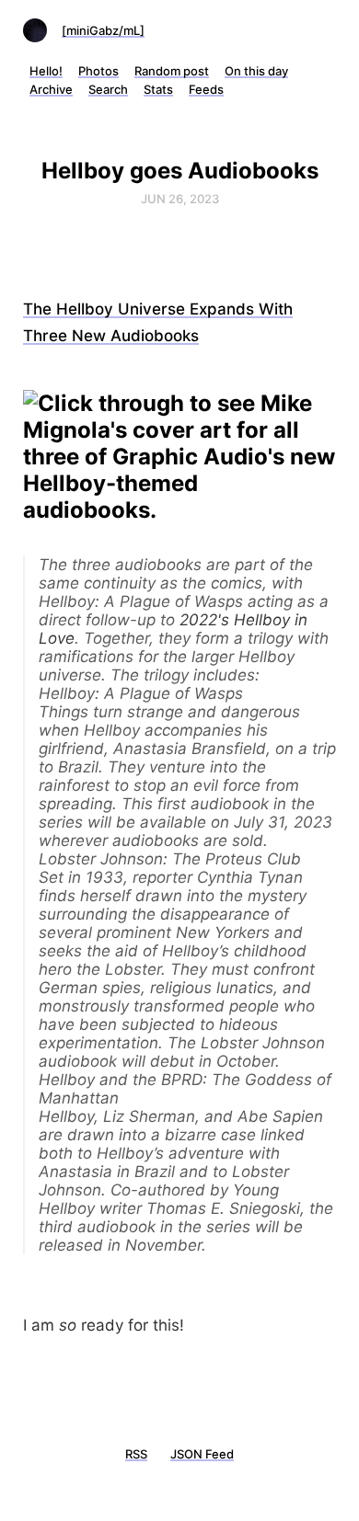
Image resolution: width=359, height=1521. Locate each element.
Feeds (206, 89)
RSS (136, 1454)
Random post (171, 70)
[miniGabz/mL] (103, 30)
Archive (51, 89)
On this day (256, 70)
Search (108, 89)
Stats (158, 89)
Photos (98, 70)
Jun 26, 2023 (180, 198)
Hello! (46, 70)
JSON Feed (202, 1454)
